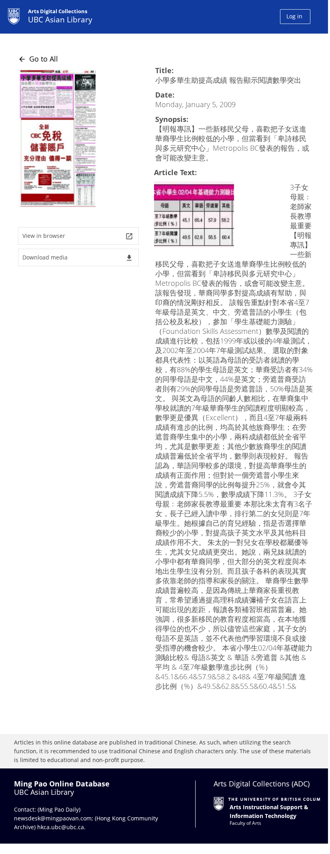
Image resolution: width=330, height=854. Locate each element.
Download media (77, 257)
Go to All (38, 59)
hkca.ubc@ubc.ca (60, 827)
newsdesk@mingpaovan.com (53, 818)
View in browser (77, 236)
